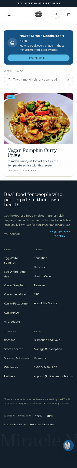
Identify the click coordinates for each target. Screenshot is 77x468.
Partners (9, 376)
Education (40, 258)
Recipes (39, 267)
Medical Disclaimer (15, 424)
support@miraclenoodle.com (53, 376)
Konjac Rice (11, 312)
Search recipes (14, 71)
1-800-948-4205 (45, 367)
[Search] (56, 14)
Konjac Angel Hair (15, 294)
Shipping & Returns (16, 358)
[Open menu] (8, 14)
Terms (49, 415)
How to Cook (42, 276)
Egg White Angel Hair (15, 274)
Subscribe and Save (47, 340)
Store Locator (13, 349)
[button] (68, 14)
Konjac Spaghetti (15, 285)
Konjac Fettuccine (16, 303)
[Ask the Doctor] (68, 445)
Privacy (38, 415)
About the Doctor (45, 303)
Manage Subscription (48, 349)
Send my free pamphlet (60, 234)
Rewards (40, 358)
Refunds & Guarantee (42, 424)
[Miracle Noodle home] (38, 14)
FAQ (36, 294)
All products (12, 321)
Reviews (39, 285)
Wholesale (11, 367)
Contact (9, 340)
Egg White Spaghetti (11, 260)
